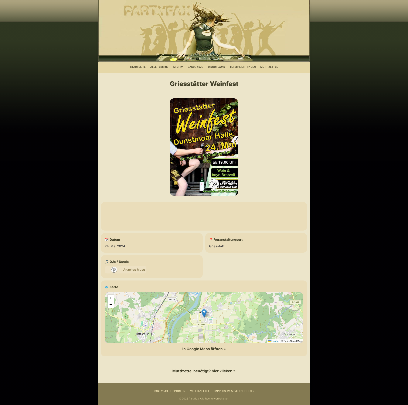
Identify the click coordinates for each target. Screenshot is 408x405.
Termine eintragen (243, 66)
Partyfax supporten (170, 391)
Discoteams (216, 66)
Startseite (138, 66)
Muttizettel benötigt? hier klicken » (204, 371)
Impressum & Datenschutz (234, 391)
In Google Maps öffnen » (204, 349)
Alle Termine (159, 66)
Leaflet (275, 341)
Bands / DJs (195, 66)
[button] (204, 313)
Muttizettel (269, 66)
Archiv (178, 66)
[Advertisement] (204, 216)
